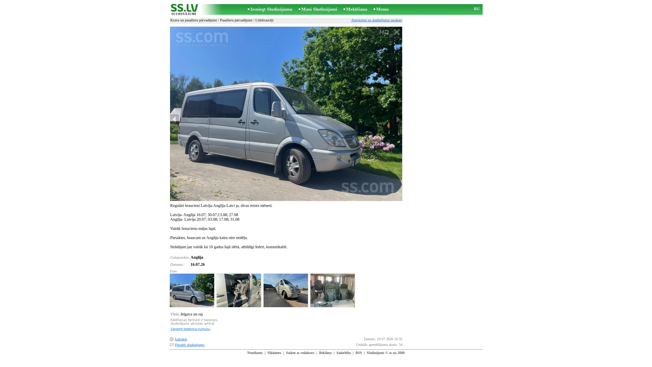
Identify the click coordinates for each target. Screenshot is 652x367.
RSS (359, 353)
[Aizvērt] (396, 32)
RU (477, 9)
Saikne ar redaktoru (300, 353)
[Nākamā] (397, 119)
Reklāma (325, 353)
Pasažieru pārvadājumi (236, 20)
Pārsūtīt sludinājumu (190, 345)
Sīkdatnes (274, 353)
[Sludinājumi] (183, 10)
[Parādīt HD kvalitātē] (286, 114)
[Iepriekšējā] (174, 119)
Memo (382, 9)
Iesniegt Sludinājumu (271, 9)
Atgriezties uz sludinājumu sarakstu (376, 20)
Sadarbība (343, 353)
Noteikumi (255, 353)
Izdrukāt (181, 339)
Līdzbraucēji (264, 20)
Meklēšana (356, 9)
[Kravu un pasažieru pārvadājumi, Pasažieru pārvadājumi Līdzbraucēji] (192, 290)
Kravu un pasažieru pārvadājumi (193, 20)
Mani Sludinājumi (319, 9)
